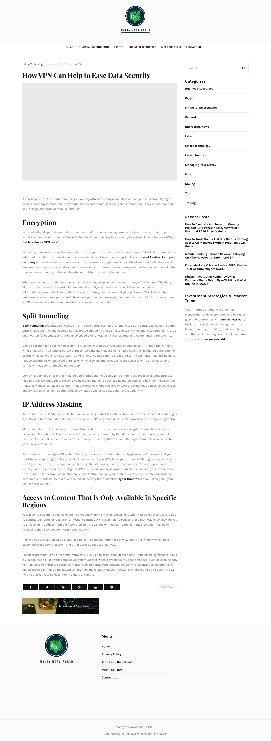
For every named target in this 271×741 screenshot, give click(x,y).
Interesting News (197, 126)
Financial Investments (93, 46)
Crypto (118, 46)
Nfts (188, 174)
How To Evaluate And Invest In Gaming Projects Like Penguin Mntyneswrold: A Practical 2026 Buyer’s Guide (212, 227)
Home (69, 46)
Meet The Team (171, 46)
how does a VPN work (43, 242)
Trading (190, 203)
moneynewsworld (213, 339)
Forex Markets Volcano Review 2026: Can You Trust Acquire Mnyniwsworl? (216, 267)
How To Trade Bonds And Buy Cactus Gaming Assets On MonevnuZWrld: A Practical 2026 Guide (216, 242)
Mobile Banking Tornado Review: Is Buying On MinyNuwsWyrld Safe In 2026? (215, 255)
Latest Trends (194, 155)
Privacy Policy (111, 654)
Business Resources (142, 46)
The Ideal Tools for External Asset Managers (59, 606)
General (190, 117)
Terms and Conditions (117, 662)
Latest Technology (33, 64)
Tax (187, 193)
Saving (190, 184)
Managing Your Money (200, 165)
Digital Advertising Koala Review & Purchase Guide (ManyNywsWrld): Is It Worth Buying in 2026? (216, 280)
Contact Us (193, 46)
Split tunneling (33, 325)
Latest (189, 136)
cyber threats (127, 479)
